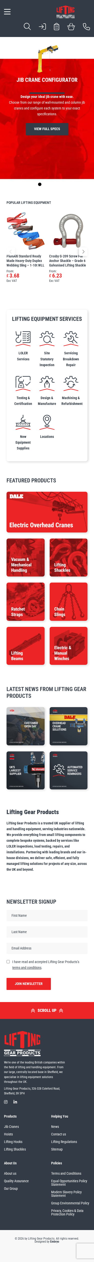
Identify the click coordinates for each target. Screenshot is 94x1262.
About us (10, 1173)
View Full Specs (47, 129)
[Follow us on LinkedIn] (15, 1102)
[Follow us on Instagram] (6, 1102)
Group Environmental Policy (70, 1203)
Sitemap (57, 1149)
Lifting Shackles (15, 1149)
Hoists (8, 1134)
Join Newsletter (29, 984)
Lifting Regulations (64, 1142)
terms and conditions (26, 968)
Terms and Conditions (66, 1173)
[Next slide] (74, 184)
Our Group (11, 1189)
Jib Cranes (11, 1127)
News (55, 1127)
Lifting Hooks (13, 1142)
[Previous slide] (20, 184)
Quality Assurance (16, 1181)
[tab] (32, 184)
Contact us (58, 1134)
